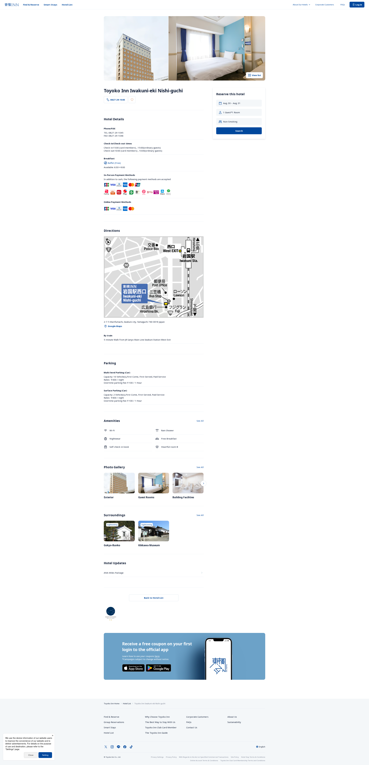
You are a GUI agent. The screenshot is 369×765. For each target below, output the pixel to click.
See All (200, 420)
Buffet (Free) (114, 162)
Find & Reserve (31, 4)
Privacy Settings (157, 757)
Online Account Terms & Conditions (204, 760)
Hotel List (67, 4)
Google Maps (115, 326)
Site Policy (235, 757)
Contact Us (191, 727)
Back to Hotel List (153, 597)
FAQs (342, 4)
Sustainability (234, 722)
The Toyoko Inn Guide (156, 732)
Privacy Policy (171, 757)
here (157, 656)
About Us (232, 716)
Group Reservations (114, 722)
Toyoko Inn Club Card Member (161, 727)
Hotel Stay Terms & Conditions (253, 757)
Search (239, 130)
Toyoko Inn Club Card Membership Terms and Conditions (242, 760)
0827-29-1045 (117, 99)
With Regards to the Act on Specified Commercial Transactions (203, 757)
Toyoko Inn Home (111, 703)
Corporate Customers (325, 4)
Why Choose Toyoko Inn (157, 716)
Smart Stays (50, 4)
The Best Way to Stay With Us (160, 722)
